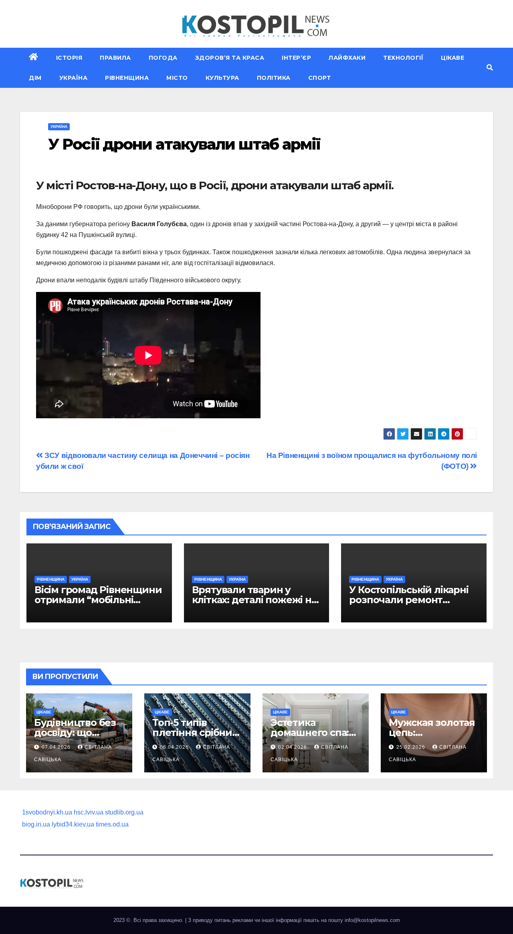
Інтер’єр (296, 57)
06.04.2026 (175, 747)
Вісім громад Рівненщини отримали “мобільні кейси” (98, 600)
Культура (222, 77)
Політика (274, 77)
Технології (403, 57)
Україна (73, 77)
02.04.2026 (293, 747)
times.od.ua (112, 824)
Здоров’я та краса (230, 57)
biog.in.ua (36, 824)
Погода (163, 57)
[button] (490, 67)
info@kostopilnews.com (372, 920)
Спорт (319, 77)
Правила (115, 57)
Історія (69, 57)
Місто (177, 77)
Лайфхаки (347, 57)
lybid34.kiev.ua (73, 824)
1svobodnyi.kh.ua (47, 812)
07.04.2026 (57, 747)
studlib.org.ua (124, 812)
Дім (35, 77)
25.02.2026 (411, 747)
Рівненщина (127, 77)
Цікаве (452, 57)
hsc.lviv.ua (88, 812)
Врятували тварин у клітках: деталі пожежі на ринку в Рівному (254, 600)
